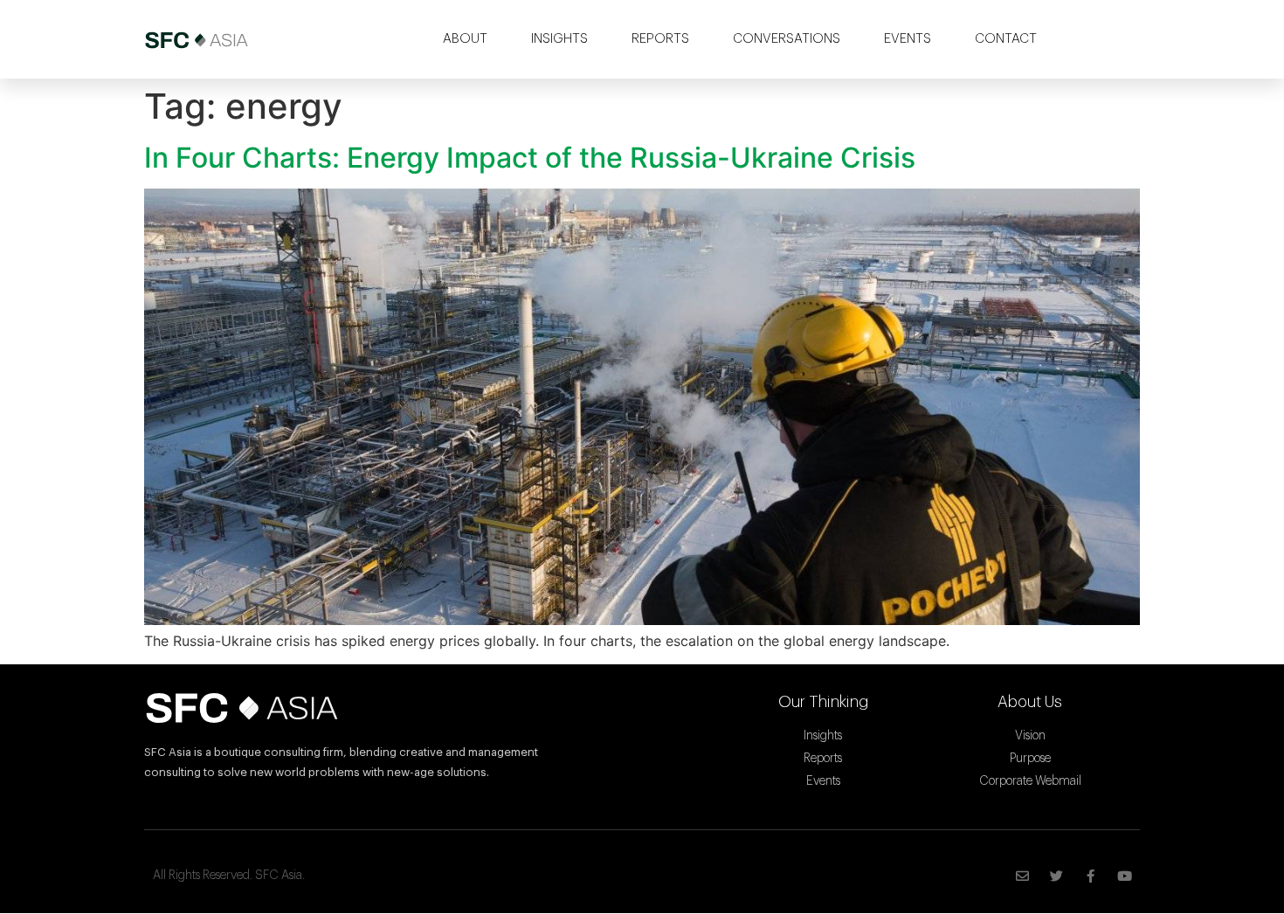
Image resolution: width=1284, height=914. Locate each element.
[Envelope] (1022, 876)
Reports (660, 38)
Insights (559, 38)
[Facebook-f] (1090, 876)
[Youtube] (1124, 876)
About (465, 38)
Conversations (786, 38)
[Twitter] (1056, 876)
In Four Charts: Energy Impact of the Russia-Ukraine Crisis (529, 158)
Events (907, 38)
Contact (1006, 38)
